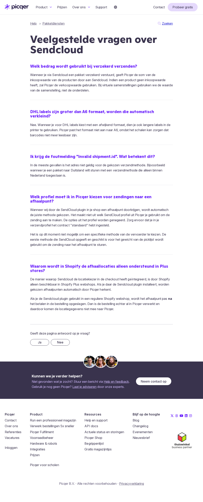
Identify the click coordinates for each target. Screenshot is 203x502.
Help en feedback (116, 382)
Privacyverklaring (131, 484)
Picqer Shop (93, 438)
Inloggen (11, 448)
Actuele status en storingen (104, 432)
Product (42, 7)
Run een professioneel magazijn (53, 420)
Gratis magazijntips (98, 449)
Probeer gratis (182, 7)
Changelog (140, 426)
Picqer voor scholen (44, 465)
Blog (136, 420)
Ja (39, 342)
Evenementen (143, 432)
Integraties (37, 449)
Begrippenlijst (93, 443)
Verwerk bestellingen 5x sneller (52, 426)
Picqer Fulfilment (42, 432)
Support (101, 7)
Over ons (79, 7)
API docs (91, 426)
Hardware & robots (43, 443)
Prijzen (62, 7)
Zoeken (167, 23)
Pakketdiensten (53, 23)
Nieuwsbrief (141, 438)
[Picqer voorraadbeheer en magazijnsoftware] (17, 9)
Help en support (95, 420)
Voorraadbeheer (41, 438)
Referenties (13, 432)
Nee (60, 342)
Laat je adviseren (84, 387)
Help (33, 23)
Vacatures (12, 438)
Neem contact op (154, 381)
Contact (159, 7)
